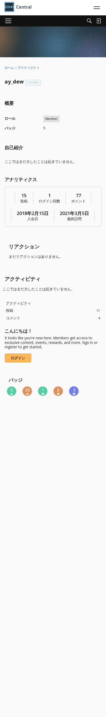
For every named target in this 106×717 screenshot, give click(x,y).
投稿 (24, 201)
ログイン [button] (18, 357)
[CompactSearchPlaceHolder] (89, 20)
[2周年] (58, 391)
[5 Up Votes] (11, 391)
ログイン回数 (49, 201)
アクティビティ (18, 303)
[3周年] (74, 391)
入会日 (32, 218)
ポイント (78, 201)
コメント (53, 317)
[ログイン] (98, 20)
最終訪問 (74, 218)
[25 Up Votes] (27, 391)
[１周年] (43, 391)
